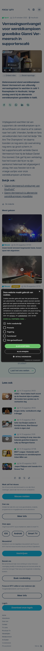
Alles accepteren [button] (23, 346)
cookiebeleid (22, 316)
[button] (22, 319)
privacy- (12, 316)
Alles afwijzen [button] (23, 351)
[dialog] (22, 325)
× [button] (39, 291)
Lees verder (32, 316)
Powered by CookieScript (33, 360)
